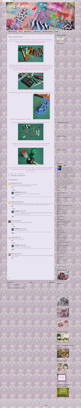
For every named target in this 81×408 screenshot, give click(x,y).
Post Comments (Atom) (16, 284)
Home (30, 282)
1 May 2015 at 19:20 (22, 228)
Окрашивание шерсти (61, 240)
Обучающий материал (61, 237)
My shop (20, 31)
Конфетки (59, 226)
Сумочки (58, 258)
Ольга (12, 253)
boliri (12, 183)
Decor (58, 194)
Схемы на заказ (36, 31)
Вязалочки (59, 214)
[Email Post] (15, 173)
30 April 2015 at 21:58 (18, 183)
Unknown (13, 201)
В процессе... (59, 204)
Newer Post (10, 282)
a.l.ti (12, 237)
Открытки (59, 243)
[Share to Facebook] (21, 174)
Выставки (59, 208)
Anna (15, 192)
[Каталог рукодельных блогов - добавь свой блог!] (61, 381)
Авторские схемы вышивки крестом (64, 197)
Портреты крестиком (61, 247)
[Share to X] (20, 174)
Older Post (51, 282)
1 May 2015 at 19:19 (22, 211)
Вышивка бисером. (60, 209)
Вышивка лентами (60, 211)
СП (57, 255)
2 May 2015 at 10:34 (22, 245)
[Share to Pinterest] (22, 174)
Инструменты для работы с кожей (18, 175)
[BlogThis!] (19, 174)
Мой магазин (59, 234)
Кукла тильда (59, 227)
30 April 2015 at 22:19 (22, 192)
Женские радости (60, 219)
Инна (12, 220)
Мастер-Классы (27, 31)
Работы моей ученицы (61, 251)
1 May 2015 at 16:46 (17, 220)
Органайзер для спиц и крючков (63, 242)
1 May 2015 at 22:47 (17, 237)
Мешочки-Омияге (60, 230)
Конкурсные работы (60, 224)
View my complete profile (61, 187)
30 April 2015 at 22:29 (19, 201)
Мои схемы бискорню (61, 232)
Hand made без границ (25, 5)
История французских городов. (63, 222)
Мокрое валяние (60, 235)
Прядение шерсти (60, 250)
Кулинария (59, 229)
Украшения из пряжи (61, 260)
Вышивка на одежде (61, 213)
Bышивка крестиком (61, 192)
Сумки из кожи (60, 256)
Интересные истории (47, 31)
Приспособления (60, 248)
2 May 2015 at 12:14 (18, 253)
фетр (58, 261)
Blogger (46, 405)
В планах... (59, 202)
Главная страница (12, 31)
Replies (14, 208)
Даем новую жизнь (60, 216)
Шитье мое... (59, 263)
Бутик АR (59, 200)
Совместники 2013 (60, 253)
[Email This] (17, 174)
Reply (12, 187)
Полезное (56, 31)
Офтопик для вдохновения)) (62, 245)
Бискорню (59, 199)
